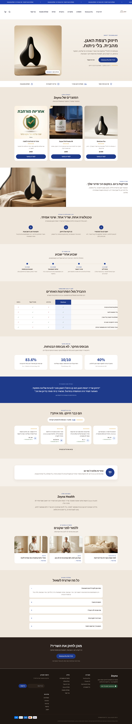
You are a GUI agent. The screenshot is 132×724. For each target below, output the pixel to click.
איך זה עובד (90, 60)
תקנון (47, 709)
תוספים (79, 12)
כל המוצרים (87, 687)
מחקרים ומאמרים (65, 678)
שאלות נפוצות (43, 12)
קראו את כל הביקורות (66, 449)
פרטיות (47, 703)
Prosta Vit (87, 681)
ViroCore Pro (89, 12)
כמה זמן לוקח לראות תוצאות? (91, 588)
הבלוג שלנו (66, 681)
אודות (53, 12)
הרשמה (22, 686)
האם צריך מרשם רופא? (93, 626)
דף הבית (99, 12)
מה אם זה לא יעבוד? (94, 610)
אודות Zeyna (66, 687)
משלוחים (46, 698)
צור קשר (33, 12)
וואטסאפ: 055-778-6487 (107, 686)
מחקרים (70, 12)
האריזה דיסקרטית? (94, 618)
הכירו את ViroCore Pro (108, 60)
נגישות (47, 706)
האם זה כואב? (96, 602)
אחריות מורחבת (85, 684)
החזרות (47, 700)
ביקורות (61, 12)
